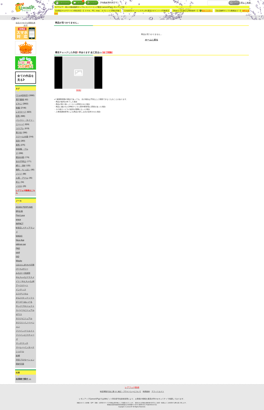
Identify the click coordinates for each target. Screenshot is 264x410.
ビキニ (19, 103)
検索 (236, 3)
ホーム (16, 17)
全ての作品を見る (25, 78)
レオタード (21, 111)
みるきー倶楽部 (23, 272)
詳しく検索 (245, 2)
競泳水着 (20, 157)
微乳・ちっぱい (23, 169)
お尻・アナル (22, 177)
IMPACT (19, 223)
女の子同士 (21, 161)
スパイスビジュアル (25, 310)
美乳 (18, 144)
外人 (18, 181)
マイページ (65, 3)
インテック (21, 289)
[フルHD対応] (22, 95)
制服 (18, 107)
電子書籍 (20, 99)
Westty (19, 260)
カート (80, 3)
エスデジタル (22, 293)
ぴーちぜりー (22, 268)
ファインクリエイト (25, 330)
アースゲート (22, 285)
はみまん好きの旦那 (25, 264)
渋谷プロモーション (25, 359)
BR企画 (19, 211)
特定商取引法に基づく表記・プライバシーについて (120, 391)
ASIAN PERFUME (24, 206)
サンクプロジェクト (25, 306)
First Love (20, 215)
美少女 (19, 132)
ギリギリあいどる (24, 301)
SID (17, 256)
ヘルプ (94, 3)
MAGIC (19, 235)
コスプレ (20, 128)
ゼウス (19, 314)
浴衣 (18, 140)
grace (18, 219)
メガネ (19, 186)
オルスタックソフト (25, 297)
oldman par (21, 244)
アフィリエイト (158, 391)
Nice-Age (20, 239)
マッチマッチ (22, 343)
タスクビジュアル (24, 318)
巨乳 (18, 115)
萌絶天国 (20, 363)
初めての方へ (207, 10)
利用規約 (146, 391)
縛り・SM (20, 165)
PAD (18, 248)
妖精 (18, 355)
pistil (18, 252)
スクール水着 (22, 136)
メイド (19, 173)
